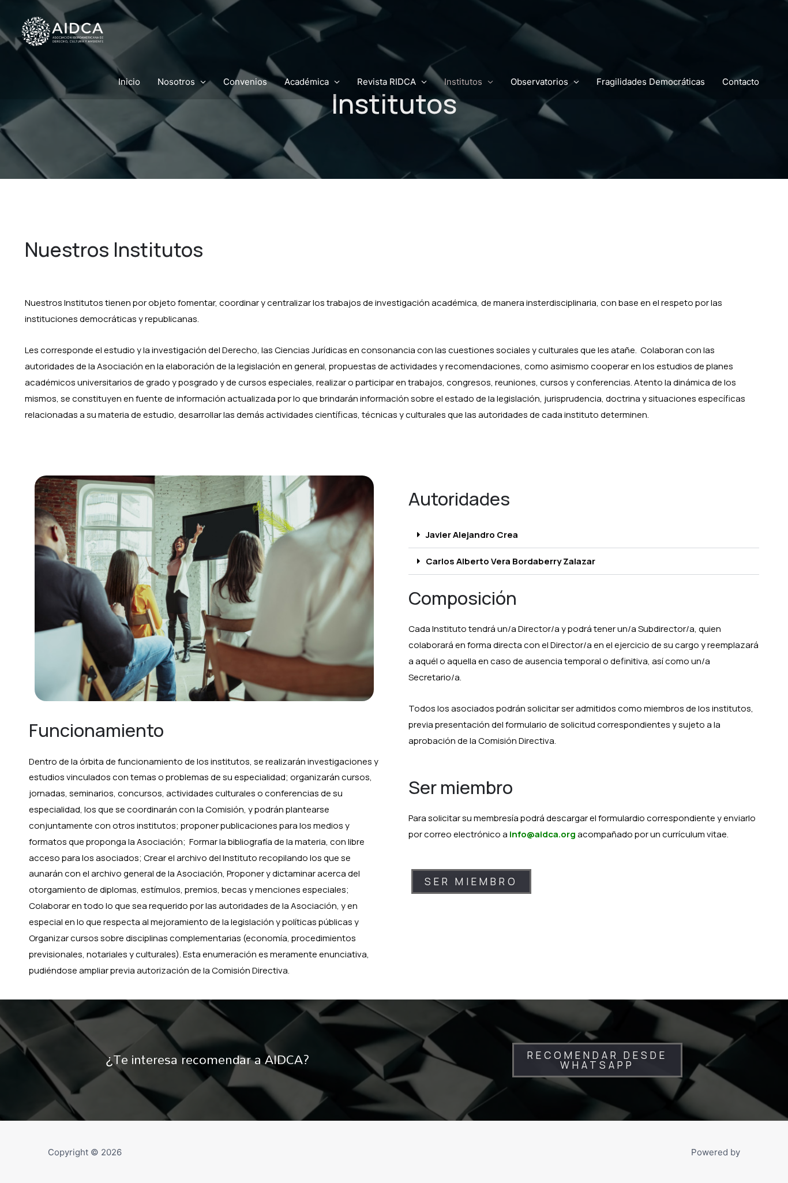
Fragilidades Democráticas (650, 81)
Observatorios (539, 81)
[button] (583, 535)
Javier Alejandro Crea (472, 535)
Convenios (245, 81)
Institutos (463, 81)
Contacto (740, 81)
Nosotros (176, 81)
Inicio (129, 81)
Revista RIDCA (386, 81)
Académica (306, 81)
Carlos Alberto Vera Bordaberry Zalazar (510, 561)
